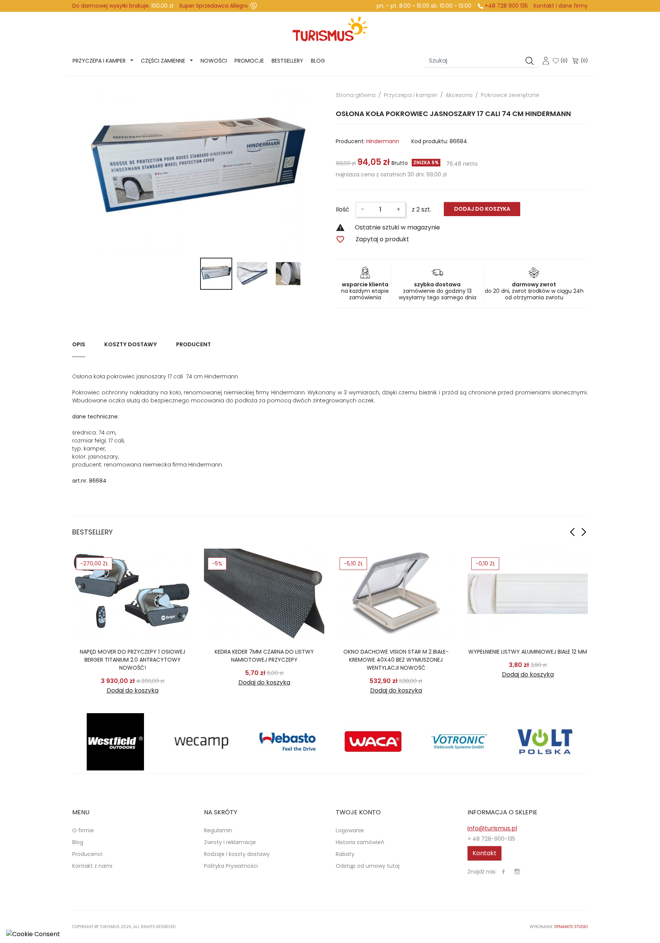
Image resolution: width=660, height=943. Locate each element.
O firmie (83, 830)
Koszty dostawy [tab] (130, 344)
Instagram (517, 871)
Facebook (503, 871)
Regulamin (218, 830)
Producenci (87, 854)
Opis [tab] (78, 344)
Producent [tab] (193, 344)
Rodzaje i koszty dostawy (237, 854)
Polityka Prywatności (231, 866)
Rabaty (345, 854)
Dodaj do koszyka (482, 209)
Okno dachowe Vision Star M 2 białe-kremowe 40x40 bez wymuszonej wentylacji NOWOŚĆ (396, 660)
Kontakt (484, 853)
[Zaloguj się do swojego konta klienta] (546, 60)
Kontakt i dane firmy (561, 6)
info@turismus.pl (492, 828)
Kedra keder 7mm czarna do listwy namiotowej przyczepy (264, 656)
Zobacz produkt (132, 593)
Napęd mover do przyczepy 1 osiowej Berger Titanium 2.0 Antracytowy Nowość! (132, 660)
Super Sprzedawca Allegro (213, 6)
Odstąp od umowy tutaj (368, 866)
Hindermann (382, 141)
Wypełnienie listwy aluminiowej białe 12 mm (527, 652)
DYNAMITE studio (571, 927)
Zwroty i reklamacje (230, 842)
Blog (318, 61)
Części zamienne (163, 61)
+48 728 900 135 (506, 6)
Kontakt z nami (92, 866)
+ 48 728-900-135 (491, 839)
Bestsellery (287, 61)
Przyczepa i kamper (99, 61)
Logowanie (350, 830)
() (564, 60)
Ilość (342, 209)
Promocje (249, 61)
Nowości (214, 61)
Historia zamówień (360, 842)
